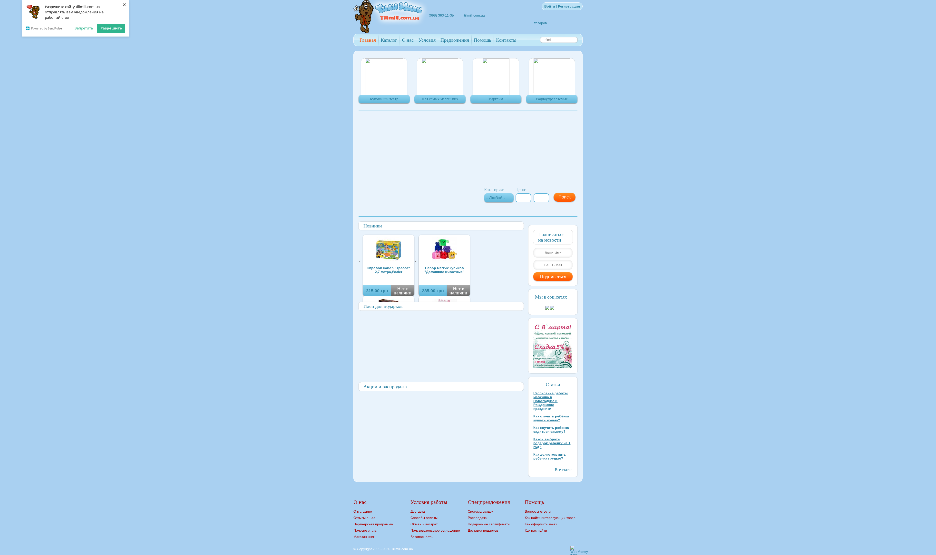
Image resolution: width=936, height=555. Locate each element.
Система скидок (480, 511)
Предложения (454, 40)
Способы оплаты (424, 518)
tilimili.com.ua (474, 15)
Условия (427, 40)
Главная (368, 40)
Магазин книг (363, 537)
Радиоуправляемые (552, 99)
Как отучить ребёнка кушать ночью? (551, 418)
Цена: (521, 190)
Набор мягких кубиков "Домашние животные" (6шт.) (444, 270)
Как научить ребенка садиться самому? (551, 429)
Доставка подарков (483, 530)
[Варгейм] (496, 94)
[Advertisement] (468, 149)
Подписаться (553, 276)
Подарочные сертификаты (489, 524)
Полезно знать (365, 530)
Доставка (417, 511)
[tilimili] (391, 32)
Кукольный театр (384, 99)
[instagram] (513, 9)
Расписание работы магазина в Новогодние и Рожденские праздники (550, 401)
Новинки (372, 225)
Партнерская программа (373, 524)
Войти (549, 6)
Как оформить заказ (541, 524)
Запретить (84, 28)
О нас (408, 40)
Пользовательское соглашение (435, 530)
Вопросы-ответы (538, 511)
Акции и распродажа (385, 386)
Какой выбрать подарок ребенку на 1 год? (551, 443)
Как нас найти (536, 530)
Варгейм (496, 99)
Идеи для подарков (382, 306)
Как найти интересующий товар (550, 518)
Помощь (482, 40)
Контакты (506, 40)
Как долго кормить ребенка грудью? (549, 456)
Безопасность (421, 537)
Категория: (494, 190)
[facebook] (507, 9)
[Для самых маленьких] (440, 92)
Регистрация (569, 6)
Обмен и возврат (424, 524)
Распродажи (478, 518)
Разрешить (111, 28)
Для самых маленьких (440, 99)
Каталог (389, 40)
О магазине (362, 511)
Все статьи (564, 470)
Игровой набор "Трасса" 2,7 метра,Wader (388, 270)
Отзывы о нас (364, 518)
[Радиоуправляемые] (552, 92)
